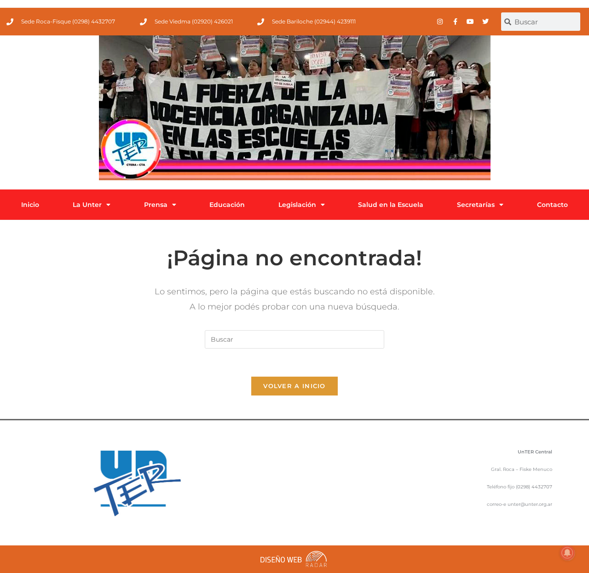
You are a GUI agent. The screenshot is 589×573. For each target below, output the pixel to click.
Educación (227, 205)
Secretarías (476, 205)
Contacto (552, 205)
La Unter (87, 205)
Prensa (155, 205)
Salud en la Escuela (390, 205)
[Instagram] (439, 21)
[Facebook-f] (455, 21)
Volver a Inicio (294, 386)
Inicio (30, 205)
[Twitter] (485, 21)
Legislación (297, 205)
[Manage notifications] (567, 552)
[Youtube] (470, 21)
